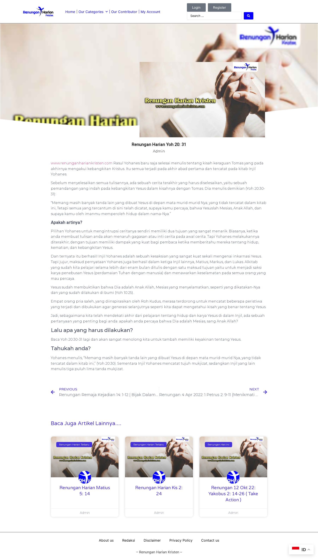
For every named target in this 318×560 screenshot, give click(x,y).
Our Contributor (124, 12)
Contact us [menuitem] (210, 540)
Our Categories (91, 12)
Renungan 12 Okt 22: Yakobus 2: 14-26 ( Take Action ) (233, 494)
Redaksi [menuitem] (128, 540)
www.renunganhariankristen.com (81, 163)
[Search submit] (248, 15)
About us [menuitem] (106, 540)
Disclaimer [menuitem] (152, 540)
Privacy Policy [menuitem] (181, 540)
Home (70, 12)
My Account (150, 12)
